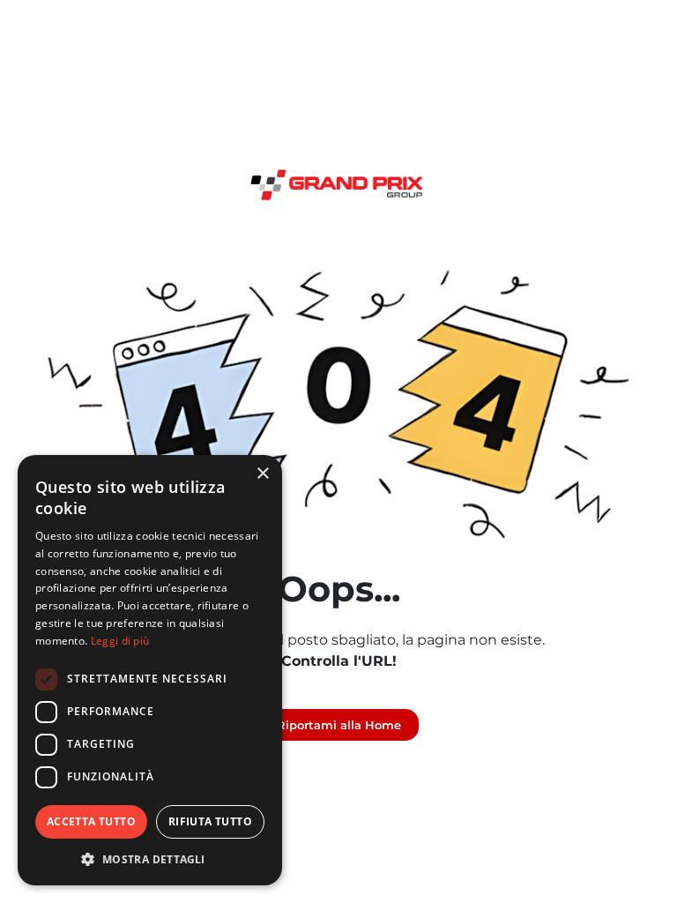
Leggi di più (120, 640)
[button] (149, 859)
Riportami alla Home (339, 725)
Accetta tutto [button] (91, 821)
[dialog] (150, 670)
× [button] (262, 474)
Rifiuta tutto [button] (210, 821)
